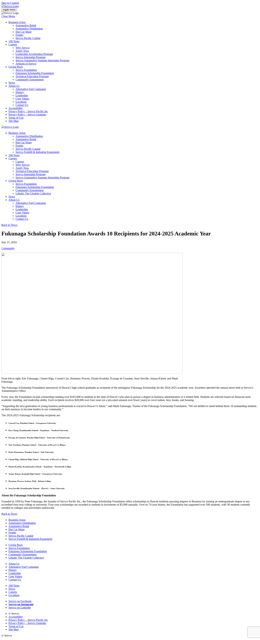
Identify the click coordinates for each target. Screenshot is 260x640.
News (11, 82)
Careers (12, 44)
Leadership (22, 95)
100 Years (13, 41)
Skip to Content (10, 2)
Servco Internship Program (30, 57)
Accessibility (15, 108)
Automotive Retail (26, 25)
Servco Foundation (26, 69)
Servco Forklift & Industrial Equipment (37, 152)
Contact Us (22, 104)
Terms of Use (16, 117)
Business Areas (16, 22)
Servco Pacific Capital (28, 38)
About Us (13, 85)
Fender (19, 34)
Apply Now (22, 50)
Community (8, 248)
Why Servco (23, 47)
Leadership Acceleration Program (34, 54)
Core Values (22, 98)
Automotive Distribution (29, 28)
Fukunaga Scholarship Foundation (35, 73)
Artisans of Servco (26, 63)
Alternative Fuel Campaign (31, 89)
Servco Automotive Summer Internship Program (42, 60)
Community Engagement (30, 79)
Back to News (9, 224)
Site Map (13, 120)
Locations (21, 101)
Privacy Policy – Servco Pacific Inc (28, 111)
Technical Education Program (32, 76)
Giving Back (15, 66)
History (20, 92)
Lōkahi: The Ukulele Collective (33, 193)
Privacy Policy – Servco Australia (27, 114)
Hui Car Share (24, 31)
